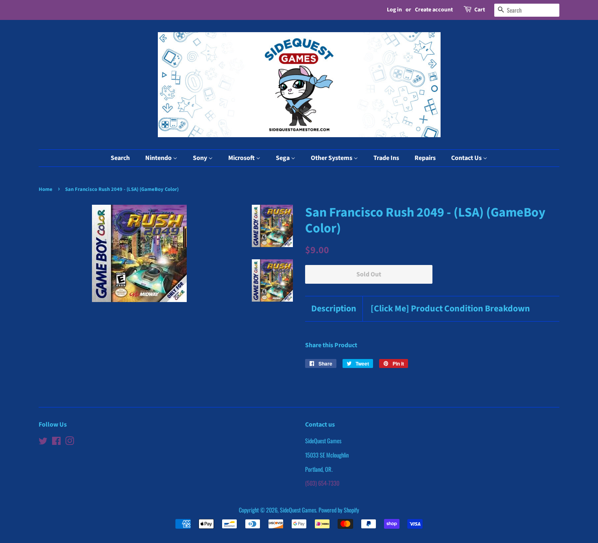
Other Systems (332, 157)
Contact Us (467, 157)
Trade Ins (386, 157)
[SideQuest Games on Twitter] (43, 442)
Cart (479, 10)
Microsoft (242, 157)
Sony (200, 157)
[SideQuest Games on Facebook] (56, 442)
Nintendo (159, 157)
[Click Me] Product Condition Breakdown (450, 308)
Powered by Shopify (339, 510)
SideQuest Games (298, 510)
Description (333, 308)
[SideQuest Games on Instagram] (69, 442)
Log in (394, 10)
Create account (434, 10)
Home (45, 189)
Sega (283, 157)
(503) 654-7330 (322, 483)
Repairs (425, 157)
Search (120, 157)
